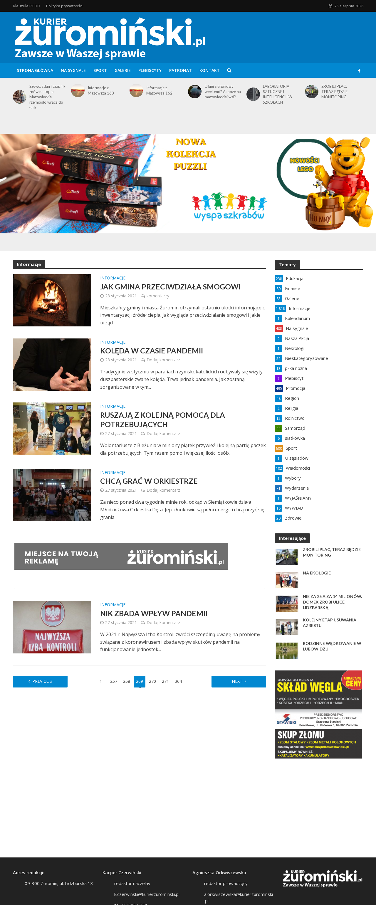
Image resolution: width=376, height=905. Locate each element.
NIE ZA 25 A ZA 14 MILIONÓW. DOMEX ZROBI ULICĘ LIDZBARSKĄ (332, 602)
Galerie (123, 70)
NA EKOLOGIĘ (317, 572)
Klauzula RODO (26, 6)
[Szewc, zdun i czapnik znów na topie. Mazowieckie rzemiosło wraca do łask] (18, 97)
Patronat (180, 70)
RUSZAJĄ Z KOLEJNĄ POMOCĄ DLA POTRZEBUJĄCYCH (162, 419)
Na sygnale (73, 70)
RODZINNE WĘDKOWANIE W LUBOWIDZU (332, 646)
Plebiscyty (150, 70)
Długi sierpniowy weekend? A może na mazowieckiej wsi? (223, 91)
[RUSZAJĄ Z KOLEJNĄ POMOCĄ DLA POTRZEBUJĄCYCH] (52, 428)
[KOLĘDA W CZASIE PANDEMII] (52, 364)
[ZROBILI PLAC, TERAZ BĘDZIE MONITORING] (310, 91)
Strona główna (35, 70)
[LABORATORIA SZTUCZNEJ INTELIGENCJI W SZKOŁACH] (252, 94)
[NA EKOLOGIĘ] (287, 580)
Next (237, 681)
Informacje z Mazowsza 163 (101, 90)
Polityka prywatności (64, 6)
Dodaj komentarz (163, 360)
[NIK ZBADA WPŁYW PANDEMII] (52, 626)
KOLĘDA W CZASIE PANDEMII (151, 350)
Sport (100, 70)
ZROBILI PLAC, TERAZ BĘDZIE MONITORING (334, 91)
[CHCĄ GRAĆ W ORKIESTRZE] (52, 494)
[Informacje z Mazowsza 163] (77, 90)
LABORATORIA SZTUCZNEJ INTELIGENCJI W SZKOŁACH (277, 94)
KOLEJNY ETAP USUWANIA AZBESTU (329, 622)
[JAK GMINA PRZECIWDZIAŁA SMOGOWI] (52, 299)
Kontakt (209, 70)
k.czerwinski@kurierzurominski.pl (146, 894)
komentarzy (158, 296)
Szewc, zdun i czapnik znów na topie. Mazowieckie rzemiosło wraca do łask (47, 97)
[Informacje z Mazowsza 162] (135, 90)
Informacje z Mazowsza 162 (159, 90)
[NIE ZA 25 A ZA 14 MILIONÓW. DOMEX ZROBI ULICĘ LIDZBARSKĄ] (287, 603)
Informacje (112, 278)
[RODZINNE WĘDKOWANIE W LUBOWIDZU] (287, 650)
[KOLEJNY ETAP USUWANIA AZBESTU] (287, 627)
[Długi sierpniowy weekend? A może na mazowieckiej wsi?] (193, 91)
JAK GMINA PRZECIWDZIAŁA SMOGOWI (170, 286)
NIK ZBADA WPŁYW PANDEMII (153, 613)
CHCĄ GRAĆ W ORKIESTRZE (149, 480)
